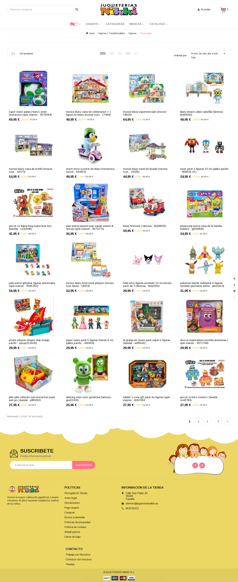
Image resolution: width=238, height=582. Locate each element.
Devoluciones (72, 502)
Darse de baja (72, 536)
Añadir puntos (72, 532)
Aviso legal (70, 498)
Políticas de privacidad (77, 522)
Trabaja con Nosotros (78, 554)
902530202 (132, 508)
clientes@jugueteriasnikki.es (142, 503)
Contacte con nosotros (79, 559)
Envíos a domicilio (74, 517)
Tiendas (70, 564)
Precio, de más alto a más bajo (208, 55)
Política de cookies (75, 527)
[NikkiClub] (76, 23)
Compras (69, 512)
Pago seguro (71, 507)
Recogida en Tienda (75, 493)
